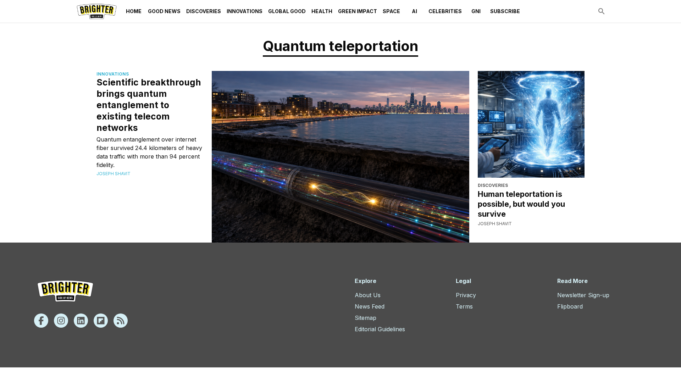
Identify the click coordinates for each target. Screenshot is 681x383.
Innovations (244, 11)
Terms (464, 306)
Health (321, 11)
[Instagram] (61, 320)
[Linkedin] (81, 320)
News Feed (369, 306)
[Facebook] (41, 320)
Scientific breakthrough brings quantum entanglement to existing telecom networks (148, 105)
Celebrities (445, 11)
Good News (164, 11)
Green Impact (357, 11)
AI (414, 11)
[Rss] (121, 320)
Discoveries (203, 11)
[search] (601, 11)
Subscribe (505, 11)
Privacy (466, 295)
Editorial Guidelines (380, 329)
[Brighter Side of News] (97, 11)
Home (134, 11)
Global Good (287, 11)
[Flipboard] (101, 320)
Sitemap (365, 317)
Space (391, 11)
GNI (476, 11)
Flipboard (570, 306)
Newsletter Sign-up (583, 295)
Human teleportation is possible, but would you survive (521, 203)
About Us (368, 295)
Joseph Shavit (113, 173)
